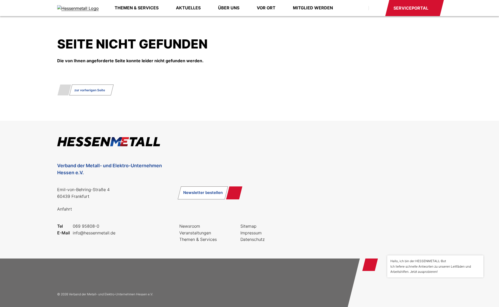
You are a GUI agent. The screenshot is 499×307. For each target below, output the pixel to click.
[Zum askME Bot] (475, 289)
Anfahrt (64, 209)
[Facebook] (63, 275)
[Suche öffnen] (359, 8)
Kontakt (377, 8)
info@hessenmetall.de (94, 232)
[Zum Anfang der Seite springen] (370, 265)
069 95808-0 (86, 226)
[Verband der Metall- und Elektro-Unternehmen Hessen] (78, 8)
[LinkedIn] (96, 275)
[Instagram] (80, 275)
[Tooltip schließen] (477, 261)
